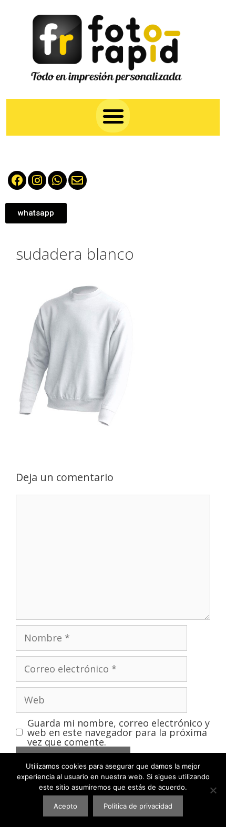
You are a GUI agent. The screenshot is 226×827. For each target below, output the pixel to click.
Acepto (65, 806)
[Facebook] (17, 180)
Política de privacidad (138, 806)
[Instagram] (37, 180)
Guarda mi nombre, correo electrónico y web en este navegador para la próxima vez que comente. (118, 732)
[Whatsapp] (57, 180)
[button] (113, 116)
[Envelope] (77, 180)
